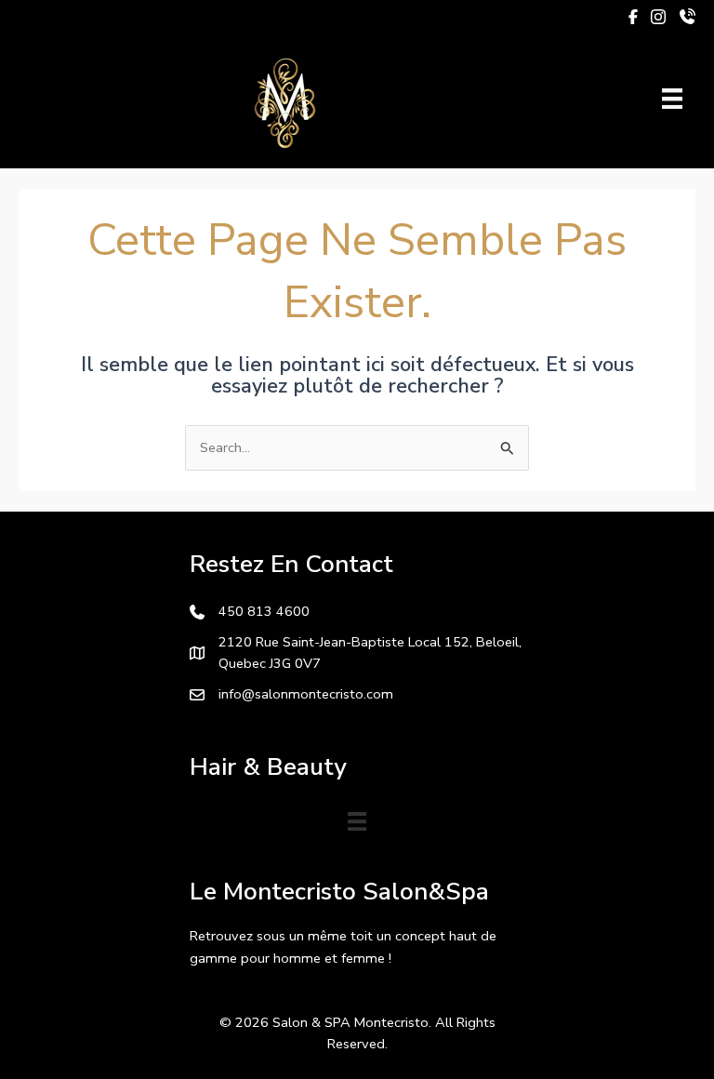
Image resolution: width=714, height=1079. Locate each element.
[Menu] (672, 98)
